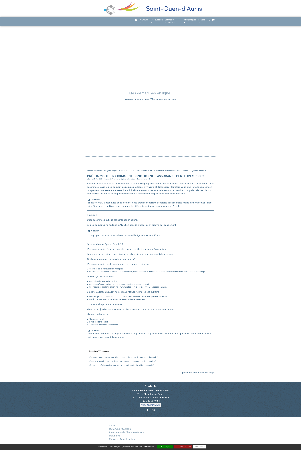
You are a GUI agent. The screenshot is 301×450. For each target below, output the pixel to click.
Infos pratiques (142, 99)
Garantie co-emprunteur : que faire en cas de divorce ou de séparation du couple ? (124, 357)
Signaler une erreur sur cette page (197, 372)
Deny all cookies (184, 447)
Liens (126, 419)
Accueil (129, 99)
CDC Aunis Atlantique (120, 429)
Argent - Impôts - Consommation (119, 171)
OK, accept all (165, 447)
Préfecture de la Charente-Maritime (126, 432)
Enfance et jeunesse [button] (169, 21)
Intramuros (114, 435)
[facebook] (147, 410)
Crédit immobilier (142, 171)
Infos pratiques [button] (190, 20)
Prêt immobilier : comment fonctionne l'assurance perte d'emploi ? (178, 171)
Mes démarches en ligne (163, 99)
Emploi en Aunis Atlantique (122, 439)
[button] (136, 20)
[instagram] (153, 410)
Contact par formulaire (150, 405)
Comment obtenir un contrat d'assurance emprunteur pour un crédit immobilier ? (123, 361)
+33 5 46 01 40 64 (150, 401)
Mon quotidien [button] (157, 20)
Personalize (200, 447)
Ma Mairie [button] (144, 20)
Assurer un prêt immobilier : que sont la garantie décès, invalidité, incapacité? (122, 365)
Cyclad (112, 425)
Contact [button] (201, 20)
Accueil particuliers (95, 171)
